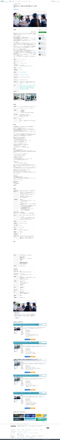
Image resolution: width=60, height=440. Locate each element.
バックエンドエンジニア (41, 36)
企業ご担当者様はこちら (53, 1)
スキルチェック (21, 431)
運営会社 (11, 439)
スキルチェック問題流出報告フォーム (31, 437)
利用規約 (14, 439)
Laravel (29, 369)
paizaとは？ (30, 1)
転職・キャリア (19, 429)
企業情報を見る (17, 317)
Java (25, 368)
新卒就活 (27, 429)
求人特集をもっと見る (44, 421)
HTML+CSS (39, 368)
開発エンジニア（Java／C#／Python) (42, 52)
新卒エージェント (36, 429)
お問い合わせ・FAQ (23, 437)
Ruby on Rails (31, 369)
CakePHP (26, 369)
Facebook (22, 434)
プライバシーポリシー (18, 439)
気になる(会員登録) (27, 339)
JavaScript (33, 368)
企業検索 (41, 429)
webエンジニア (40, 41)
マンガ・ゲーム (26, 431)
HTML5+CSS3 (36, 368)
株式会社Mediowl (16, 9)
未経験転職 (23, 429)
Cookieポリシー (22, 439)
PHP (28, 368)
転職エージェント (31, 429)
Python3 (31, 368)
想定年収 (22, 274)
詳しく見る (40, 328)
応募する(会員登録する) (42, 32)
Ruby (27, 368)
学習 (18, 431)
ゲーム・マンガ (23, 1)
